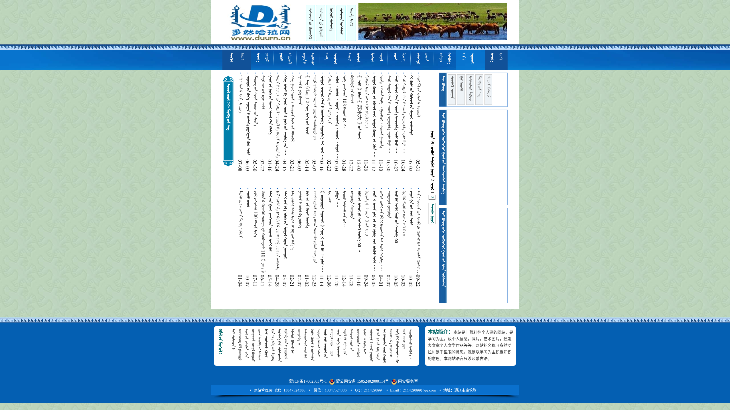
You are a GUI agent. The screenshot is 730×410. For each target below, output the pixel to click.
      (270, 104)
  (467, 58)
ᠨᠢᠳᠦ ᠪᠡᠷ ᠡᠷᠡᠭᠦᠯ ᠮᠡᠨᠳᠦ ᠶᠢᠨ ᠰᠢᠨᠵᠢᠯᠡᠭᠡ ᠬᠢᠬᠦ (396, 217)
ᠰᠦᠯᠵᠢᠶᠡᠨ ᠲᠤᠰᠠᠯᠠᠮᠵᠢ (341, 21)
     (285, 225)
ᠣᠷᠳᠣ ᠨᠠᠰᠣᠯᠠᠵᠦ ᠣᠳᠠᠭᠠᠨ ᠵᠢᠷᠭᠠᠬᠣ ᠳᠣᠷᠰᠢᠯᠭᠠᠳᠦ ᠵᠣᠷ (314, 107)
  (432, 213)
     (240, 93)
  (461, 83)
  (336, 199)
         (388, 114)
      (359, 221)
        (292, 220)
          (381, 231)
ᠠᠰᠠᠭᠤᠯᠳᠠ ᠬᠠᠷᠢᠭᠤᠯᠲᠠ (351, 205)
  (310, 23)
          (374, 116)
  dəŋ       (307, 104)
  (330, 58)
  (308, 59)
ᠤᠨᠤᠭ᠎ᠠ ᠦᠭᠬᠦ (351, 17)
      (366, 213)
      (255, 100)
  (262, 57)
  (248, 199)
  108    (344, 101)
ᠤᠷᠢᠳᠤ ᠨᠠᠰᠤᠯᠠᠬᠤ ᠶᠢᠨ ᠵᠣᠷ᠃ (344, 208)
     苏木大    (359, 107)
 (329, 196)
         (277, 116)
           (285, 115)
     (299, 209)
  (470, 88)
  (479, 86)
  (388, 204)
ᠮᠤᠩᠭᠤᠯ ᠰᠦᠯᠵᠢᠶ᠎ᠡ (330, 19)
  (452, 87)
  (444, 58)
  (285, 58)
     (262, 92)
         (322, 118)
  (320, 22)
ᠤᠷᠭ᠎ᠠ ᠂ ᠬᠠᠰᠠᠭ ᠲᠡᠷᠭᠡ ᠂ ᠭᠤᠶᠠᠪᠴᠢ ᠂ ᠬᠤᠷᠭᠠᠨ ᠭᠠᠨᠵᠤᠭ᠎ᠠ (381, 111)
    (240, 214)
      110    (262, 232)
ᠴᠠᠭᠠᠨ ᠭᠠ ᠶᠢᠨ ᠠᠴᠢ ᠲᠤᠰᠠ (411, 208)
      (329, 99)
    (299, 89)
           (374, 231)
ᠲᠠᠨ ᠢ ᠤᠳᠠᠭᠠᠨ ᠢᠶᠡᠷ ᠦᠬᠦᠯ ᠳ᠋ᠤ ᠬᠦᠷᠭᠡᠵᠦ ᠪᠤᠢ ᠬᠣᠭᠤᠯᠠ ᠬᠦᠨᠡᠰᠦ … (418, 233)
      (366, 101)
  (399, 57)
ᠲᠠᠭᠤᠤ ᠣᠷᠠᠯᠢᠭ (353, 57)
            (336, 117)
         (277, 230)
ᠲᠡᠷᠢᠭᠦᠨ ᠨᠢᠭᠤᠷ (237, 57)
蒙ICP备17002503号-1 (308, 381)
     (307, 209)
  (488, 86)
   (351, 89)
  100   (255, 214)
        (292, 108)
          (322, 231)
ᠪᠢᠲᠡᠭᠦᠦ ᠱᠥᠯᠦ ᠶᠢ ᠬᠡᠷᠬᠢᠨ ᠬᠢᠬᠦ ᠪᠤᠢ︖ (403, 214)
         (314, 227)
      (418, 96)
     (411, 105)
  (422, 58)
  (376, 57)
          (248, 115)
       (270, 221)
